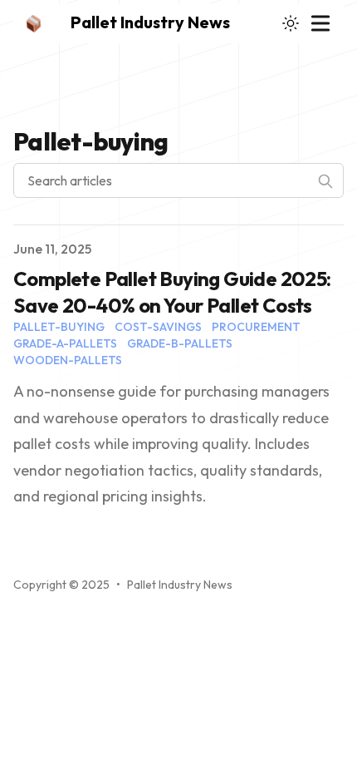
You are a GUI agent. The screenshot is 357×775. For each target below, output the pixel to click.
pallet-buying (59, 326)
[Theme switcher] (290, 23)
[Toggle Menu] (320, 23)
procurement (256, 326)
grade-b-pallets (179, 343)
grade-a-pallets (65, 343)
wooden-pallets (67, 360)
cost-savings (158, 326)
